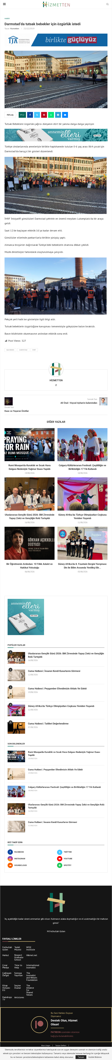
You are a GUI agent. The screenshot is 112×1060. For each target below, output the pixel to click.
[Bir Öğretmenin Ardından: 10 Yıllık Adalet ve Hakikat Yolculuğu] (30, 543)
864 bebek (10, 350)
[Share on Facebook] (30, 115)
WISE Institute (30, 948)
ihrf (34, 350)
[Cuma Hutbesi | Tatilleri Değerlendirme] (16, 728)
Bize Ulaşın (45, 1045)
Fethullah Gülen (7, 948)
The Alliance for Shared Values (30, 990)
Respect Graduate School (18, 957)
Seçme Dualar (17, 986)
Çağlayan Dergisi (6, 974)
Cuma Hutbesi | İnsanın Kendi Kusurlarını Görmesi (54, 671)
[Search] (107, 4)
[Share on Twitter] (37, 115)
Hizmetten (14, 28)
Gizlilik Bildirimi (95, 1057)
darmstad (23, 350)
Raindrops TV (7, 998)
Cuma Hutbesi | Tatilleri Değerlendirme (48, 723)
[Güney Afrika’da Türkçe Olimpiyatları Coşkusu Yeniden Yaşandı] (82, 494)
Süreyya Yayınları (18, 974)
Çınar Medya (5, 966)
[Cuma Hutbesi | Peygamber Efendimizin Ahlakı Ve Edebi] (16, 693)
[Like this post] (23, 115)
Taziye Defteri (60, 1045)
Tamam (81, 1057)
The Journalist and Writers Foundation (31, 976)
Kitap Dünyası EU (6, 987)
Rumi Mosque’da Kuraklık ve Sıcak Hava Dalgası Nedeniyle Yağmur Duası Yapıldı (64, 753)
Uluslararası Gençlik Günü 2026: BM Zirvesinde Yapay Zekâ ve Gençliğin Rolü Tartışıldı (66, 655)
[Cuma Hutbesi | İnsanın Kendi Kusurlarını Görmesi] (16, 675)
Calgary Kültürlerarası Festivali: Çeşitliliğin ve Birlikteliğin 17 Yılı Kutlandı (64, 787)
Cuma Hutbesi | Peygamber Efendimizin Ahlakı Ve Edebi (57, 688)
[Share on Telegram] (58, 115)
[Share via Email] (65, 115)
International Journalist (32, 966)
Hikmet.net (31, 955)
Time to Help (18, 966)
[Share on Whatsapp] (51, 115)
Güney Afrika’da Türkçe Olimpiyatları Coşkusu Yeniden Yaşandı (61, 706)
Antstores (19, 997)
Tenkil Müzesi (17, 948)
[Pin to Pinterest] (44, 115)
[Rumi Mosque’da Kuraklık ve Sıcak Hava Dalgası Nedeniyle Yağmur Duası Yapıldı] (30, 444)
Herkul (5, 955)
